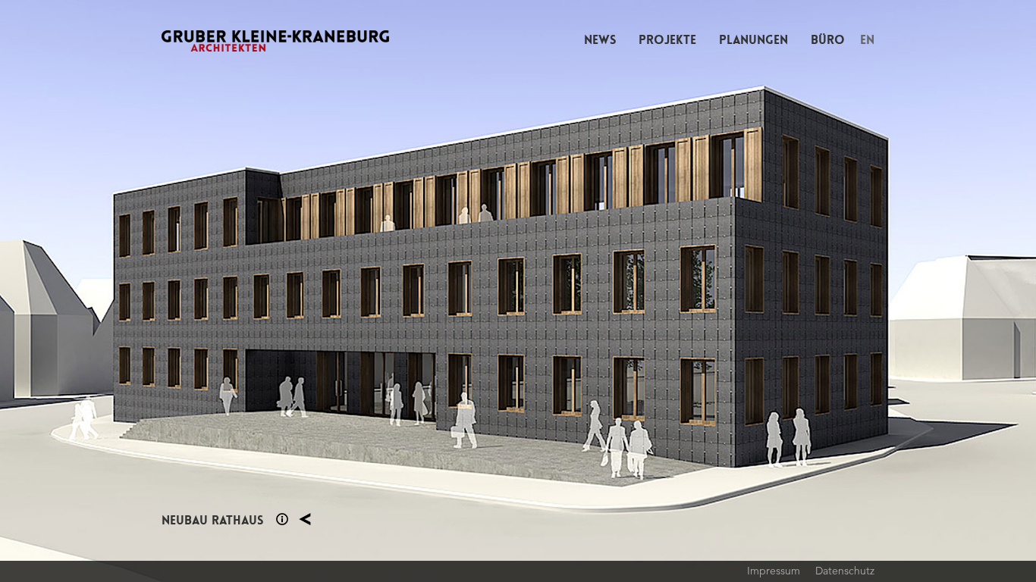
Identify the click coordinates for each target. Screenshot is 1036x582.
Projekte (667, 40)
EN (867, 40)
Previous (259, 291)
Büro (828, 40)
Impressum (773, 570)
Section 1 (282, 519)
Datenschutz (844, 570)
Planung (305, 519)
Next (777, 291)
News (600, 40)
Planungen (753, 40)
